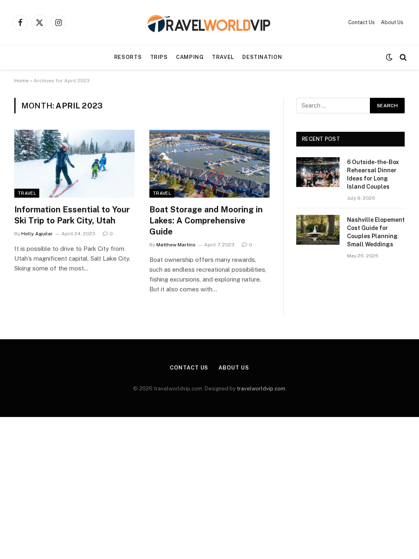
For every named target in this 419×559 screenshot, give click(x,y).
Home (21, 80)
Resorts (128, 57)
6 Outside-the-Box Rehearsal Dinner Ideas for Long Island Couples (373, 174)
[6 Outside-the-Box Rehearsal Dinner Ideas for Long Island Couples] (318, 172)
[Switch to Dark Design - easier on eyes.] (389, 57)
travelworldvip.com (261, 388)
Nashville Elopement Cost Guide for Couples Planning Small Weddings (376, 232)
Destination (262, 57)
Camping (189, 57)
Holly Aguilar (37, 234)
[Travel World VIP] (209, 22)
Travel (223, 57)
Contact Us (361, 22)
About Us (392, 22)
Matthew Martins (176, 245)
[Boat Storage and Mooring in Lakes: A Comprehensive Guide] (209, 163)
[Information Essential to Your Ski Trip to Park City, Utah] (74, 163)
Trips (159, 57)
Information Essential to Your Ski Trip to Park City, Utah (72, 215)
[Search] (402, 57)
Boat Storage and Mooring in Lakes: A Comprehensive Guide (206, 221)
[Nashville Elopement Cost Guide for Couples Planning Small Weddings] (318, 230)
